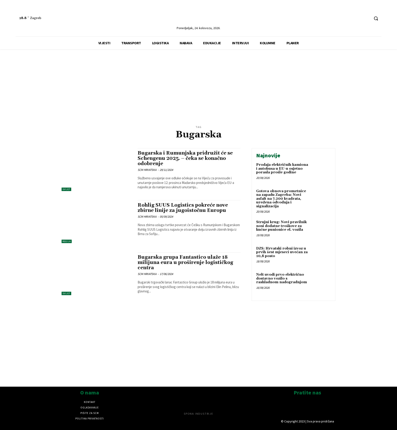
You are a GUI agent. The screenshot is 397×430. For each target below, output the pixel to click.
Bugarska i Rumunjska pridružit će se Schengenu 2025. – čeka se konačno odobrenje (185, 158)
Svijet (66, 189)
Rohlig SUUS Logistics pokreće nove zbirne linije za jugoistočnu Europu (183, 208)
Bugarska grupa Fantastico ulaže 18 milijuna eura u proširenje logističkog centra (185, 262)
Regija (66, 241)
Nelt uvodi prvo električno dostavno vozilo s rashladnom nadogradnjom (281, 278)
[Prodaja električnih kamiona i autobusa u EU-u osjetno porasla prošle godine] (321, 172)
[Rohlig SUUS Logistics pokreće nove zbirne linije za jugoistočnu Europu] (97, 221)
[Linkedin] (349, 18)
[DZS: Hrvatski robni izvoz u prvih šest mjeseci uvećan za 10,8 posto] (321, 255)
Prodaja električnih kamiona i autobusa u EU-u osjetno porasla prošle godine (282, 169)
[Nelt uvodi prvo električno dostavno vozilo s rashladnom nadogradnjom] (321, 281)
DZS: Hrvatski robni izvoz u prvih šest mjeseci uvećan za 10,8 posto (282, 252)
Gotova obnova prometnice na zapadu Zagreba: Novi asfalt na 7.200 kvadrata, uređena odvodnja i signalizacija (281, 198)
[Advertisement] (198, 91)
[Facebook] (357, 18)
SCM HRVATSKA (147, 170)
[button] (375, 18)
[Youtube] (366, 18)
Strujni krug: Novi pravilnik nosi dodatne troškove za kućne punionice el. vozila (281, 226)
